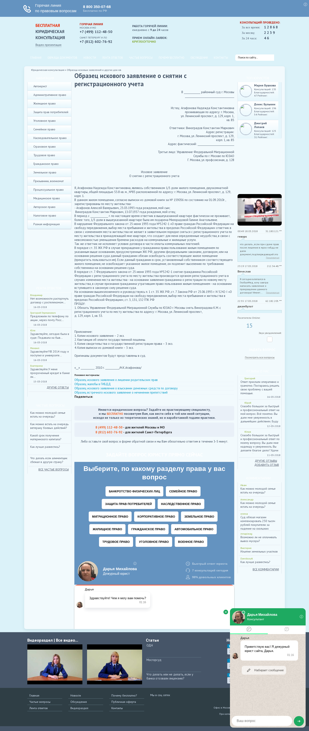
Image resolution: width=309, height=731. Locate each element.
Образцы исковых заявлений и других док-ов (94, 69)
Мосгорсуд (154, 660)
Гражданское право (46, 164)
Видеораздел (79, 708)
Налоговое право (44, 215)
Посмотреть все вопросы (260, 357)
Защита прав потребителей (50, 112)
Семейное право (44, 129)
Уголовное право (44, 121)
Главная (35, 57)
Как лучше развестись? (45, 447)
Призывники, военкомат (48, 181)
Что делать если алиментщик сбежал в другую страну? (48, 460)
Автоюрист (40, 86)
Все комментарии (266, 569)
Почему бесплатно (171, 57)
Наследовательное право (50, 138)
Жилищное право (44, 103)
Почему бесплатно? (124, 695)
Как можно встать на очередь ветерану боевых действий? (49, 426)
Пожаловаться (272, 257)
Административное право (49, 95)
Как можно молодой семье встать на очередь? (47, 414)
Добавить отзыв (266, 465)
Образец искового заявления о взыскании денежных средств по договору (126, 388)
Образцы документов (62, 57)
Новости (89, 57)
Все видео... (67, 640)
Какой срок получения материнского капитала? (45, 437)
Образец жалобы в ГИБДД (92, 384)
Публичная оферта (123, 702)
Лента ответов (112, 57)
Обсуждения (199, 57)
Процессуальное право (48, 190)
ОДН (150, 645)
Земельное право (44, 172)
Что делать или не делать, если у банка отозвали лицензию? (170, 676)
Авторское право (44, 207)
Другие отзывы (266, 461)
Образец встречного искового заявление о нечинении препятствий (121, 392)
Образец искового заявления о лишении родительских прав (116, 380)
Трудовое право (44, 155)
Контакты (221, 57)
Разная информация (46, 224)
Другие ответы (58, 387)
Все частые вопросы (53, 469)
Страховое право (44, 146)
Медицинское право (46, 198)
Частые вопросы (141, 57)
